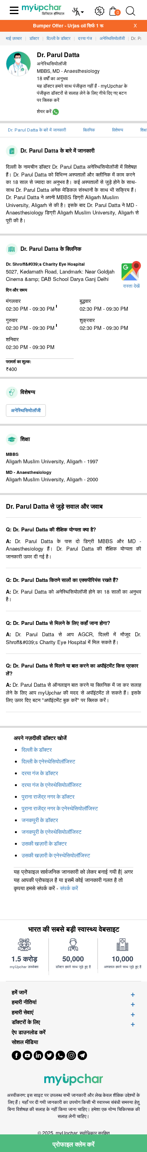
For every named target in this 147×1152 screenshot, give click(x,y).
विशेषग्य (117, 130)
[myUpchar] (56, 111)
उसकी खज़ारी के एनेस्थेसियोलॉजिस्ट (56, 855)
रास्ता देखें (131, 286)
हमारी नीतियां (24, 1002)
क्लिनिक (89, 130)
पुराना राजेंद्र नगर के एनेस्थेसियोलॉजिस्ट (60, 808)
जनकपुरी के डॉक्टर (40, 820)
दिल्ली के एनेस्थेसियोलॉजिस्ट (48, 761)
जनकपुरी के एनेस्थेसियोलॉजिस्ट (52, 832)
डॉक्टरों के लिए (26, 1022)
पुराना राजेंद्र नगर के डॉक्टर (48, 797)
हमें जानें (19, 992)
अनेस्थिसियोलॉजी (26, 410)
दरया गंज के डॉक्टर (40, 773)
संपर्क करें (69, 888)
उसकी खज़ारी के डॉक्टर (44, 844)
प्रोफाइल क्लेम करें (73, 1143)
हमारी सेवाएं (22, 1012)
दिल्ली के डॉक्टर (37, 750)
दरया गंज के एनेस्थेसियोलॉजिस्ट (52, 785)
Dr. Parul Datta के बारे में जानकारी (37, 130)
